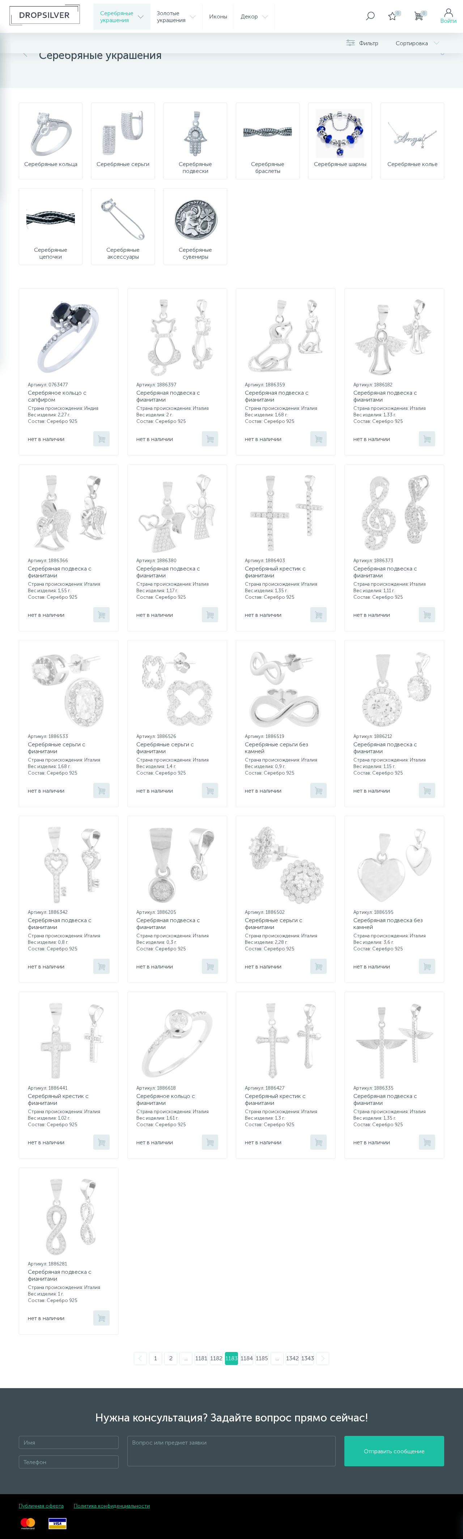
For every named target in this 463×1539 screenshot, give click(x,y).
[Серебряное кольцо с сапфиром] (69, 337)
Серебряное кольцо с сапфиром (57, 396)
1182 (216, 1358)
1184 (247, 1358)
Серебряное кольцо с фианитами (165, 1099)
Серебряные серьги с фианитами (56, 748)
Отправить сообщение (394, 1451)
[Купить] (101, 438)
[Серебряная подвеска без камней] (394, 865)
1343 (307, 1358)
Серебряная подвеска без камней (388, 923)
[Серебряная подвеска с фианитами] (177, 337)
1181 (201, 1358)
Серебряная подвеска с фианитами (168, 396)
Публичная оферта (41, 1506)
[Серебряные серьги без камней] (286, 689)
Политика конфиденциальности (112, 1506)
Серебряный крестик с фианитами (275, 572)
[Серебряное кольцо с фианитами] (177, 1041)
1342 (292, 1358)
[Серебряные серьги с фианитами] (69, 689)
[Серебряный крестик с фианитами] (286, 513)
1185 (262, 1358)
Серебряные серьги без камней (276, 748)
